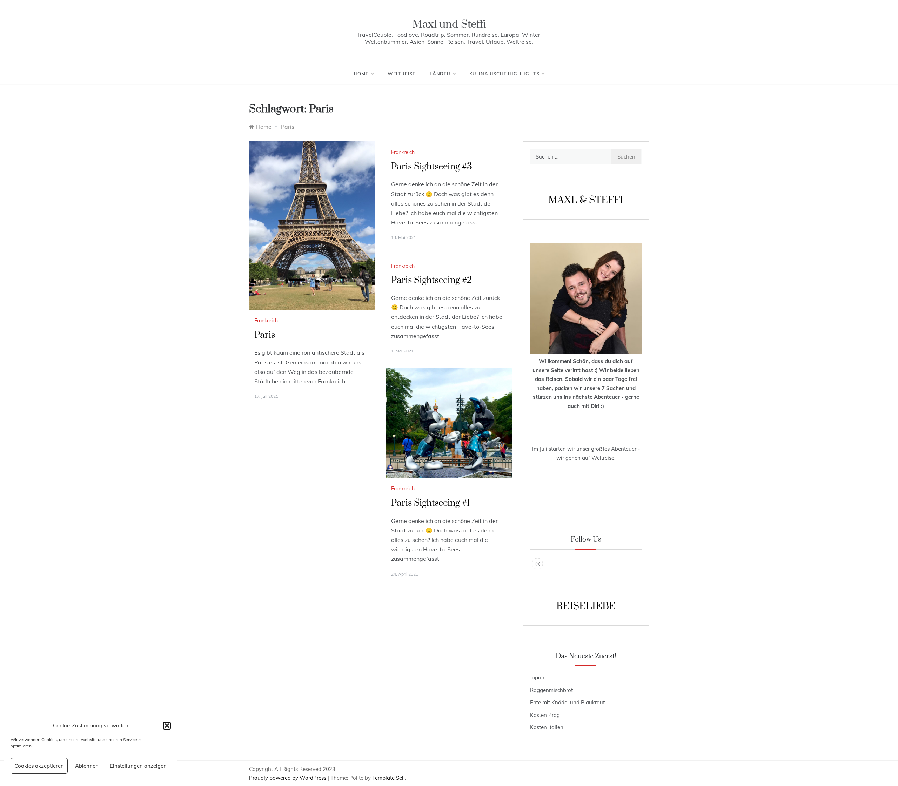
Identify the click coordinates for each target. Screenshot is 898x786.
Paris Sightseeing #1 (430, 503)
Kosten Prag (545, 715)
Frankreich (266, 320)
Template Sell (388, 777)
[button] (166, 725)
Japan (537, 677)
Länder (440, 73)
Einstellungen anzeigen (138, 766)
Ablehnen (87, 766)
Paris (264, 335)
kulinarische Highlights (504, 73)
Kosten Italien (546, 727)
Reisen (553, 379)
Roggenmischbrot (551, 690)
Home (361, 73)
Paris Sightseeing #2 (431, 280)
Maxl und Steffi (449, 24)
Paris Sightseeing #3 (431, 167)
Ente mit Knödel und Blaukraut (567, 702)
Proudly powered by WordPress (288, 777)
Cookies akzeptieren (39, 766)
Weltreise (402, 73)
